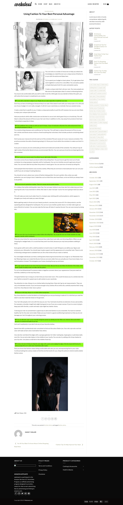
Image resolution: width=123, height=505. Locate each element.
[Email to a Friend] (49, 418)
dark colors (93, 96)
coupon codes (93, 90)
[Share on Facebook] (42, 418)
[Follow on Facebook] (15, 493)
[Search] (35, 4)
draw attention (101, 96)
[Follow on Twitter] (22, 493)
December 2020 (94, 212)
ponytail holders (103, 131)
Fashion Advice (49, 11)
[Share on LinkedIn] (55, 418)
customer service (101, 93)
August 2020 (93, 226)
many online (101, 119)
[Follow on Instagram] (19, 493)
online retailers (94, 122)
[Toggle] (83, 466)
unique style (104, 149)
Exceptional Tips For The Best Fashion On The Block (100, 46)
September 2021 (94, 181)
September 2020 (94, 222)
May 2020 (92, 236)
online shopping (103, 122)
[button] (93, 4)
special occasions (101, 146)
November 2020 (94, 216)
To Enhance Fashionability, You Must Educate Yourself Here (101, 36)
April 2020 (92, 240)
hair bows (92, 116)
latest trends (93, 119)
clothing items (93, 87)
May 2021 (92, 195)
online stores (93, 125)
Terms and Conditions (45, 466)
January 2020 (93, 250)
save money (93, 134)
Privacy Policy (43, 470)
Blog (50, 4)
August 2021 (93, 184)
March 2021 (93, 202)
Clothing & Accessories (70, 466)
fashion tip (101, 108)
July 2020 (92, 229)
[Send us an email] (25, 493)
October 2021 (93, 177)
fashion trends (101, 111)
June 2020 (92, 233)
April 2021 (92, 198)
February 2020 (93, 247)
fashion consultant (94, 105)
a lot (91, 84)
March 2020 (93, 243)
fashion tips (93, 111)
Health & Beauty (68, 470)
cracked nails (101, 90)
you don (92, 152)
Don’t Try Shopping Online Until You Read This (101, 63)
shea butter (93, 137)
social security (101, 143)
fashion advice (62, 425)
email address (93, 99)
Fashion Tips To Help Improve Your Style (68, 444)
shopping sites (103, 140)
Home (40, 4)
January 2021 (93, 209)
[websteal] (23, 4)
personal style (93, 131)
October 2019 (93, 261)
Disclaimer (42, 474)
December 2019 (94, 254)
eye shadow (102, 99)
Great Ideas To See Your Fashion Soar (101, 55)
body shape (97, 84)
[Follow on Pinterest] (28, 493)
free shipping (93, 114)
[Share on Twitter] (45, 418)
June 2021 (92, 191)
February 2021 (93, 205)
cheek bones (104, 84)
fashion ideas (104, 105)
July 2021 (92, 188)
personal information (95, 128)
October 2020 (93, 219)
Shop (45, 4)
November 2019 (94, 257)
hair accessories (102, 114)
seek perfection (102, 134)
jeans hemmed (100, 116)
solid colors (93, 146)
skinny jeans (93, 143)
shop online (100, 137)
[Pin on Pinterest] (52, 418)
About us (57, 4)
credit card (92, 93)
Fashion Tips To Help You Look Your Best (100, 71)
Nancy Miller (58, 19)
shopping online (94, 140)
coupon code (102, 87)
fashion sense (93, 108)
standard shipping (94, 149)
